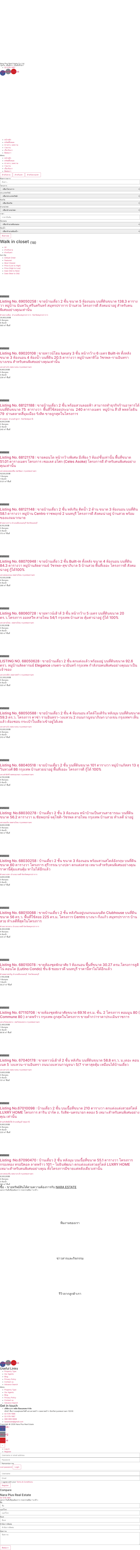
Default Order (10, 258)
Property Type (10, 1371)
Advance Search (11, 1384)
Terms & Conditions (25, 1482)
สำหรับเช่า (19, 175)
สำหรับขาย (6, 175)
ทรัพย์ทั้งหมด (9, 142)
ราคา (2, 214)
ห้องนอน (3, 221)
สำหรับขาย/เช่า (33, 175)
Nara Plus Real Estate (25, 1424)
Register (7, 1451)
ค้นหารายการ (5, 178)
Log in (7, 1449)
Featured (8, 260)
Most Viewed (9, 263)
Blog (6, 1376)
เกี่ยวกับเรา (8, 150)
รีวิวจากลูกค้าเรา (70, 1294)
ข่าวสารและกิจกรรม (70, 1258)
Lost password (6, 1467)
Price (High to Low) (12, 268)
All (5, 247)
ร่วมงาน (7, 147)
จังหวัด (2, 200)
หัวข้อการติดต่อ (6, 1524)
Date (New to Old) (12, 273)
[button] (70, 155)
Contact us (8, 1382)
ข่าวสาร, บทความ (11, 145)
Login (17, 1467)
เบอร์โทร (3, 1509)
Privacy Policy (10, 1379)
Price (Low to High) (12, 266)
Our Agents (9, 1374)
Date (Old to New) (12, 271)
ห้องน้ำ (2, 228)
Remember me (7, 1463)
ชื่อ (1, 1502)
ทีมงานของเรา (70, 1223)
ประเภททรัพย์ (5, 193)
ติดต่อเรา (7, 153)
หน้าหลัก (7, 140)
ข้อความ (3, 1531)
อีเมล (2, 1517)
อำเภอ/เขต (4, 207)
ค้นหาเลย (5, 236)
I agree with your (17, 1482)
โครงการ (3, 186)
